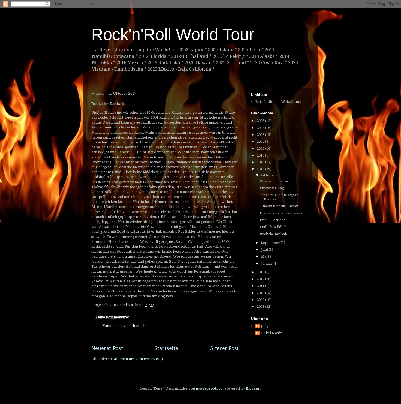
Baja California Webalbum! (278, 102)
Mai (264, 256)
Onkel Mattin (271, 333)
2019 (261, 155)
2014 (261, 169)
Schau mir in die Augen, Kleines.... (279, 197)
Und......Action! (272, 220)
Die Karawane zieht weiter (282, 213)
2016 (261, 162)
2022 (261, 141)
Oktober (268, 175)
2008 (261, 306)
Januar (267, 263)
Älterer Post (224, 348)
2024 (261, 128)
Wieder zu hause (274, 181)
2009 (261, 300)
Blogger (253, 388)
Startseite (166, 348)
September (271, 243)
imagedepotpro (209, 388)
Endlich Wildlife (273, 227)
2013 (261, 272)
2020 (261, 148)
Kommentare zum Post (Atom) (138, 359)
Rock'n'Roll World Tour (172, 34)
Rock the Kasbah (273, 234)
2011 (261, 286)
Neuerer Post (107, 348)
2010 (261, 293)
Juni (265, 249)
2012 (261, 279)
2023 (261, 135)
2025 (261, 121)
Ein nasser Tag (272, 188)
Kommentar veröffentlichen (125, 326)
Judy (264, 326)
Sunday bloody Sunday (279, 206)
